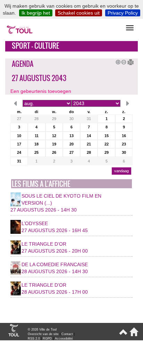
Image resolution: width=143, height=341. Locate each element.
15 (106, 136)
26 (54, 152)
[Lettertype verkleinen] (122, 61)
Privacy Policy (123, 13)
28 (36, 119)
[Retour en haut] (123, 334)
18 (36, 144)
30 (71, 119)
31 (89, 119)
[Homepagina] (133, 334)
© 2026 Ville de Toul (42, 329)
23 (124, 144)
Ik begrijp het (36, 13)
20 (71, 144)
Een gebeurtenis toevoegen (40, 91)
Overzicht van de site (43, 334)
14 (89, 136)
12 (54, 136)
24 (19, 152)
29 (54, 119)
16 (124, 136)
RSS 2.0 (34, 338)
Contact (67, 334)
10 (19, 136)
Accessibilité (64, 338)
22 (106, 144)
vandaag (121, 171)
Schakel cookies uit (79, 13)
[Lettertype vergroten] (117, 61)
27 (19, 119)
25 (36, 152)
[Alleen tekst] (128, 61)
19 (54, 144)
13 (71, 136)
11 (37, 136)
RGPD (47, 338)
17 (19, 144)
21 (89, 144)
